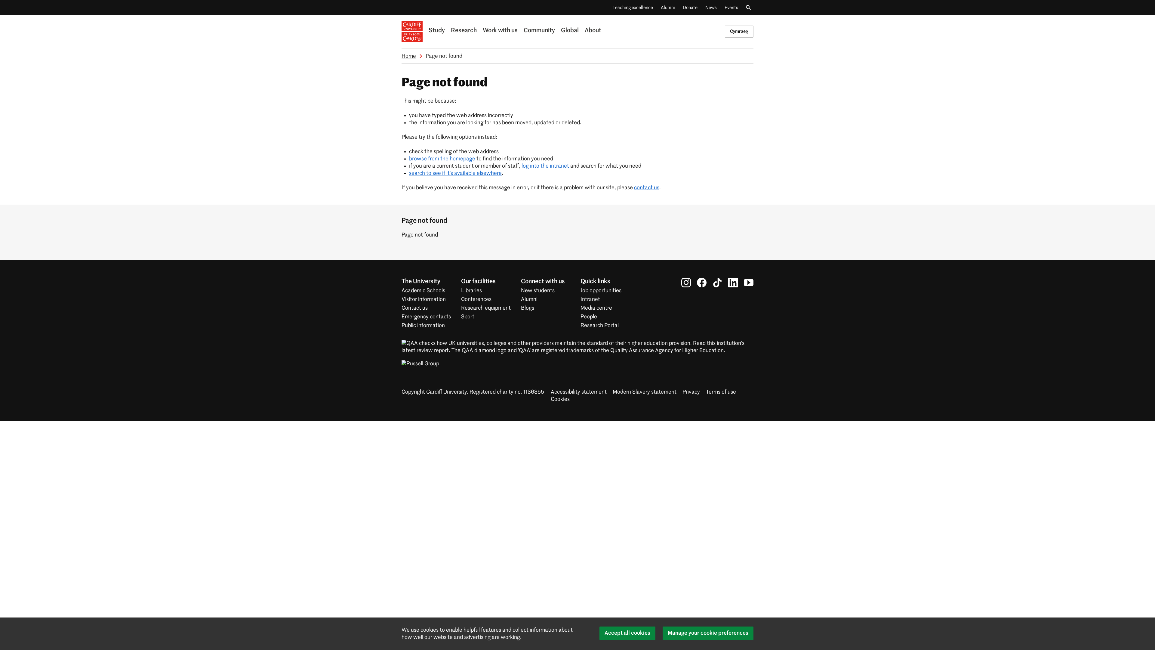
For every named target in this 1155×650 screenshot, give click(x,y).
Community (539, 31)
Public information (423, 325)
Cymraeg (739, 31)
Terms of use (721, 392)
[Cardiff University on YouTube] (748, 282)
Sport (467, 317)
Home (409, 56)
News (711, 7)
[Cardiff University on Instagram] (686, 282)
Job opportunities (601, 290)
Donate (690, 7)
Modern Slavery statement (644, 392)
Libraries (471, 290)
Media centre (596, 308)
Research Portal (600, 325)
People (589, 317)
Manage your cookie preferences (708, 633)
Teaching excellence (633, 7)
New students (538, 290)
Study (437, 31)
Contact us (415, 308)
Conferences (476, 299)
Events (731, 7)
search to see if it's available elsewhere (455, 173)
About (593, 31)
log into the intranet (545, 166)
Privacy (691, 392)
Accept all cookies (627, 633)
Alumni (668, 7)
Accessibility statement (579, 392)
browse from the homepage (442, 159)
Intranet (590, 299)
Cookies (560, 399)
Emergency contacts (426, 317)
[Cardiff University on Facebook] (702, 282)
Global (570, 31)
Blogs (527, 308)
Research (464, 31)
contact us (646, 187)
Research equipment (486, 308)
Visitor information (424, 299)
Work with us (500, 31)
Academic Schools (423, 290)
